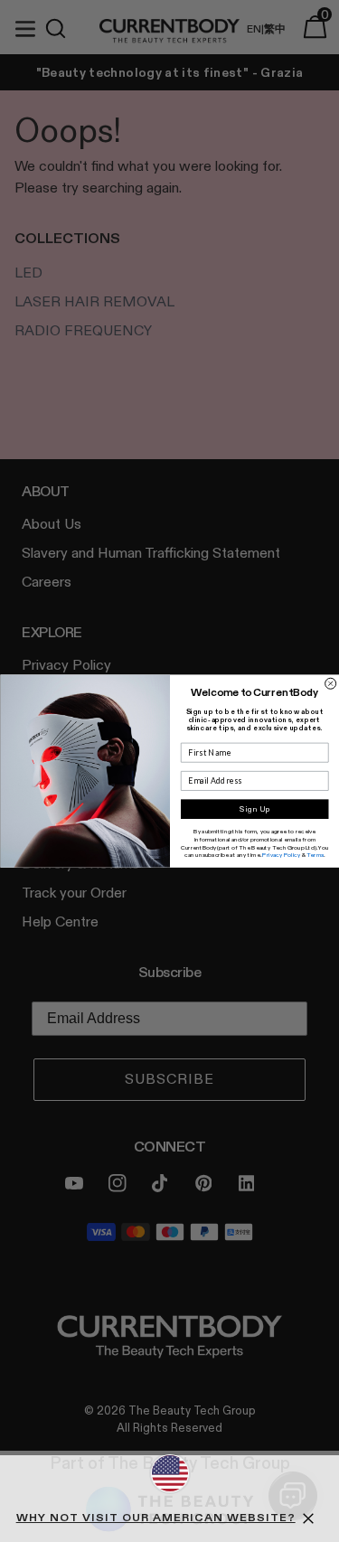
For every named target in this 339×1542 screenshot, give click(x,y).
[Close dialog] (330, 683)
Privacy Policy (281, 855)
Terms (315, 855)
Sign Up (254, 809)
